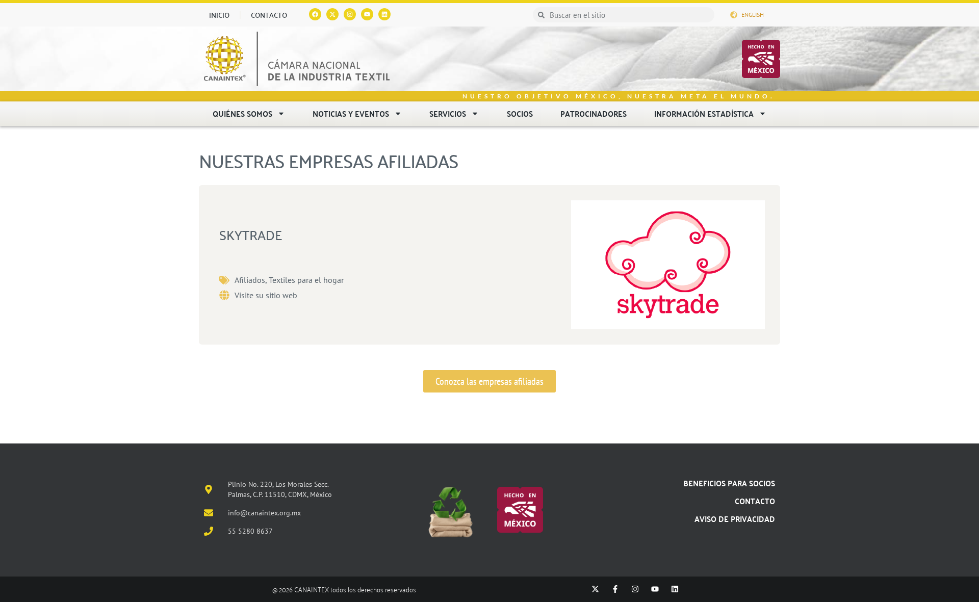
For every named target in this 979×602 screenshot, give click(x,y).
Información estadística (704, 113)
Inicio (219, 14)
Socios (520, 113)
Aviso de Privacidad (734, 518)
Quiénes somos (242, 113)
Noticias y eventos (351, 113)
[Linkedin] (384, 14)
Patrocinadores (593, 113)
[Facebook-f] (615, 589)
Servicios (447, 113)
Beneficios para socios (729, 483)
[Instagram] (350, 14)
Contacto (269, 14)
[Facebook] (315, 14)
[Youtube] (367, 14)
